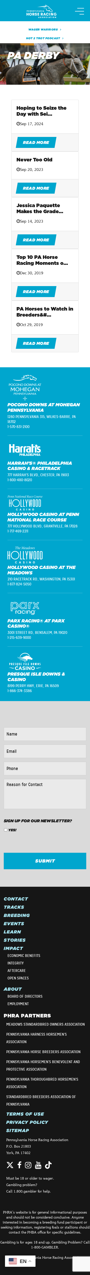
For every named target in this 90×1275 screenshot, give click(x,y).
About (13, 989)
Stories (15, 940)
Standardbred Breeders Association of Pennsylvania (41, 1100)
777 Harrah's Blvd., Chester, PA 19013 (38, 474)
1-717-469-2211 (18, 531)
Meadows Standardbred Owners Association (45, 1024)
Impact (13, 948)
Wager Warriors (43, 29)
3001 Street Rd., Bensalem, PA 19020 (37, 632)
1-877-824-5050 (19, 584)
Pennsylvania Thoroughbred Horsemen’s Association (42, 1083)
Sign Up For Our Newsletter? (38, 821)
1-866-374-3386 (20, 690)
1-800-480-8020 (20, 479)
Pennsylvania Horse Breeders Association (43, 1051)
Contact (16, 899)
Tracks (14, 907)
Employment (18, 1003)
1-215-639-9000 (19, 637)
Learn (12, 932)
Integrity (16, 963)
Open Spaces (18, 978)
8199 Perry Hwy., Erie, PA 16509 (33, 685)
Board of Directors (25, 996)
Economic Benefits (24, 955)
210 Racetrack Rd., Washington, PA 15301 (41, 579)
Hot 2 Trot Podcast (43, 38)
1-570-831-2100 (19, 426)
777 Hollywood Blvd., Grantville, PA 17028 (43, 526)
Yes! (12, 830)
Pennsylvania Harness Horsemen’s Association (36, 1038)
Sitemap (17, 1130)
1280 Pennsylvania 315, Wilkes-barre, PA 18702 (42, 419)
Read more (36, 142)
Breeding (17, 915)
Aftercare (17, 970)
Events (14, 923)
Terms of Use (25, 1114)
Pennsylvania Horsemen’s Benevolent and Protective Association (43, 1065)
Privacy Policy (27, 1122)
